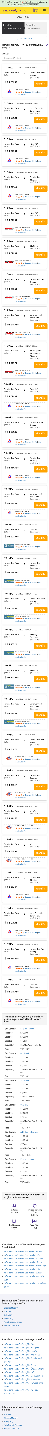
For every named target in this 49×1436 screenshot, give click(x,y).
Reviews (28, 92)
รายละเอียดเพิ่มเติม (31, 5)
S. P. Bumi (24, 1053)
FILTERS (26, 39)
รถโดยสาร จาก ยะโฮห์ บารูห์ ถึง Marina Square (23, 1376)
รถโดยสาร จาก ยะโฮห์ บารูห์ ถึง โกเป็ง (20, 1365)
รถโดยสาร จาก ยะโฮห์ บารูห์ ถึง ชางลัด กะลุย (23, 1379)
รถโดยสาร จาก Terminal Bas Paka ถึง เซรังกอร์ (23, 1252)
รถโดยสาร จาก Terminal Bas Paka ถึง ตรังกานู (23, 1262)
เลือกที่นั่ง (40, 83)
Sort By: (5, 54)
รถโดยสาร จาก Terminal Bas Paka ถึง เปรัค (22, 1255)
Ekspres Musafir (27, 1029)
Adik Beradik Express (29, 1132)
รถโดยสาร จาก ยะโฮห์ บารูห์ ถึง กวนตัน (20, 1351)
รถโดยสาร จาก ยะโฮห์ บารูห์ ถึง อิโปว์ (19, 1344)
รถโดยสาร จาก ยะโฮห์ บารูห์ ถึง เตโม (19, 1372)
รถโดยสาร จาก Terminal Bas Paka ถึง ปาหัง (22, 1269)
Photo (34, 92)
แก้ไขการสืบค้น (23, 17)
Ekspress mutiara (27, 1159)
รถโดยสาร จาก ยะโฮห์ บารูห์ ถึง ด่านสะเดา (22, 1355)
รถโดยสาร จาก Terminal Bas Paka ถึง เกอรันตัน (24, 1259)
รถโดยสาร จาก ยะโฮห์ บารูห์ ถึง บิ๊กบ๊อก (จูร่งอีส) (24, 1369)
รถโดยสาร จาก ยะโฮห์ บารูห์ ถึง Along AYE (21, 1348)
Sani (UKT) (24, 1105)
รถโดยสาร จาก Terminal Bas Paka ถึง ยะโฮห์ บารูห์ (25, 1266)
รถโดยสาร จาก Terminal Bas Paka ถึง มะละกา (23, 1273)
